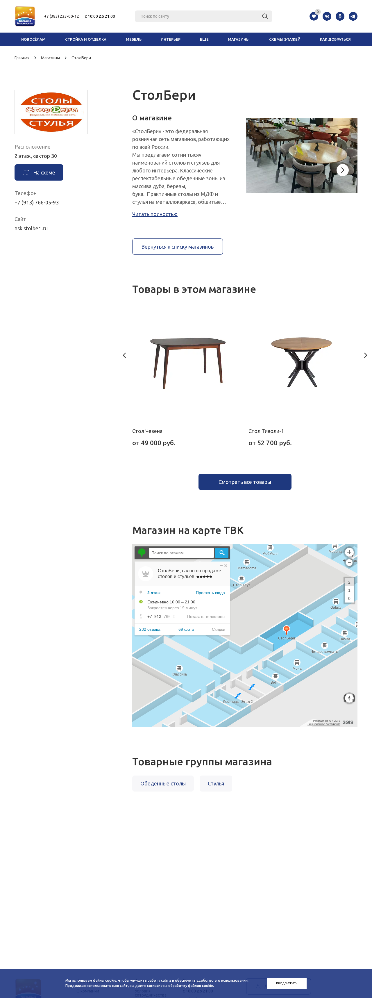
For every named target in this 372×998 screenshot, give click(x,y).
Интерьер (170, 39)
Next (343, 170)
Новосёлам (33, 39)
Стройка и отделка (85, 39)
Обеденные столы (163, 783)
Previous (124, 355)
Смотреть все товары (245, 482)
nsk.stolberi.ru (31, 228)
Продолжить (286, 983)
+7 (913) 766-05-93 (37, 202)
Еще (204, 39)
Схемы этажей (285, 39)
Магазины (239, 39)
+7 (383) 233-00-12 (61, 16)
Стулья (216, 783)
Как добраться (335, 39)
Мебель (134, 39)
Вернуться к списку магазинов (177, 247)
